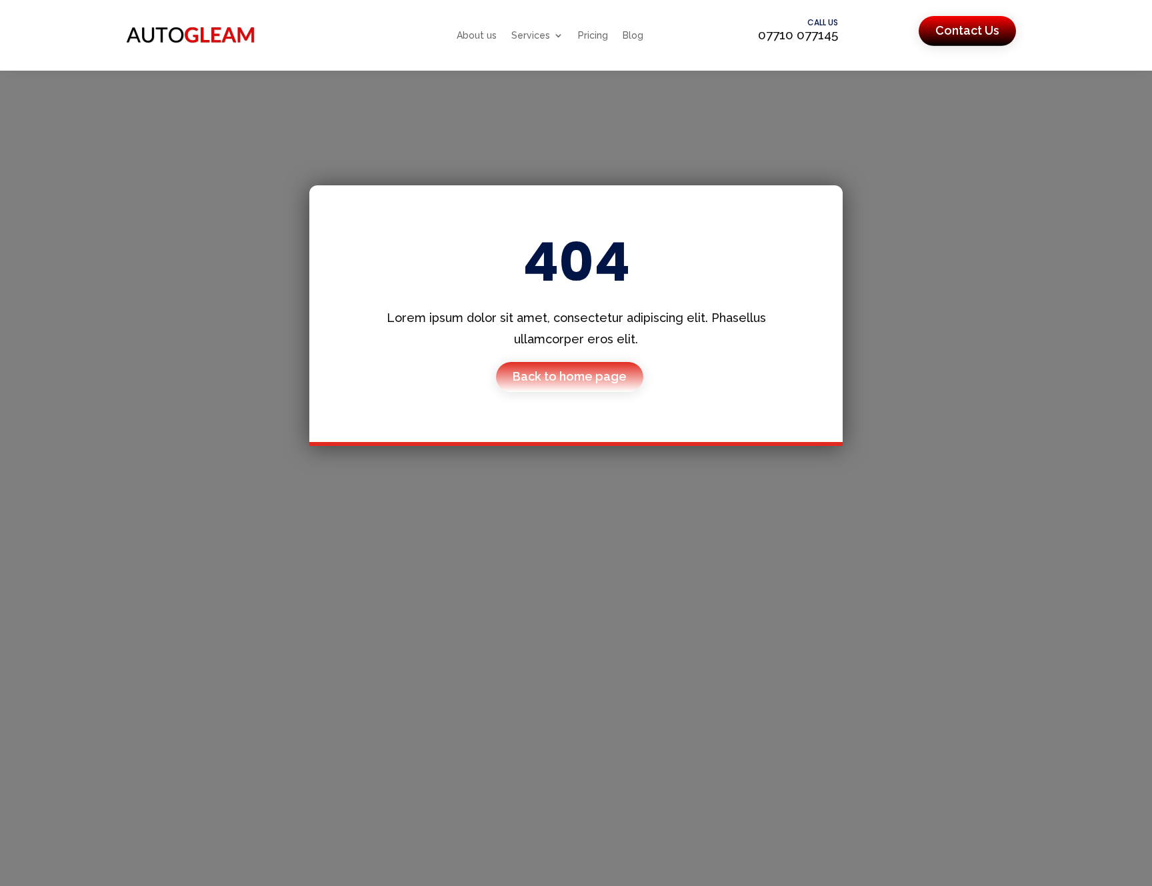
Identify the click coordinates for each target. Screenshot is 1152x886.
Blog (633, 35)
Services (530, 35)
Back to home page (570, 376)
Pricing (593, 35)
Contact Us (967, 30)
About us (477, 35)
